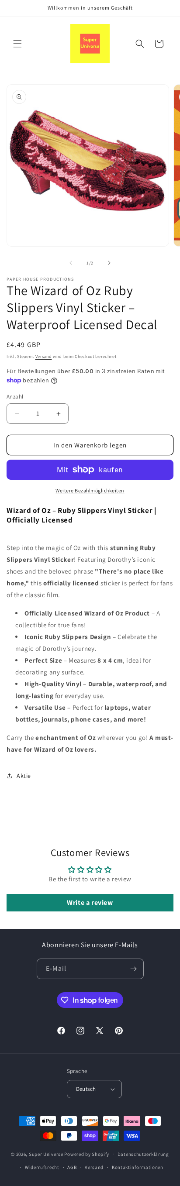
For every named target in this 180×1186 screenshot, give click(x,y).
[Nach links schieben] (70, 262)
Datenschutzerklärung (143, 1154)
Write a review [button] (90, 902)
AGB (71, 1167)
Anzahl (15, 396)
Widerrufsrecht (42, 1167)
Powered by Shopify (86, 1154)
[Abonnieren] (133, 969)
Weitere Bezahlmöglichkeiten (90, 490)
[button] (17, 43)
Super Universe (46, 1154)
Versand (43, 356)
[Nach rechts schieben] (109, 262)
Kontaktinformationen (137, 1167)
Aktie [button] (24, 776)
